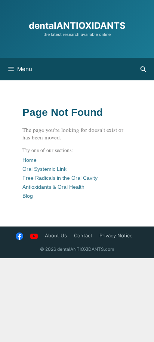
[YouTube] (34, 235)
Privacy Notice (116, 235)
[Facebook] (19, 235)
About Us (56, 235)
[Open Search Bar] (143, 69)
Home (29, 160)
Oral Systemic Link (44, 169)
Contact (83, 235)
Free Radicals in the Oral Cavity (60, 178)
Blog (27, 196)
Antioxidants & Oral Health (53, 187)
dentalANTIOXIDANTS (77, 25)
